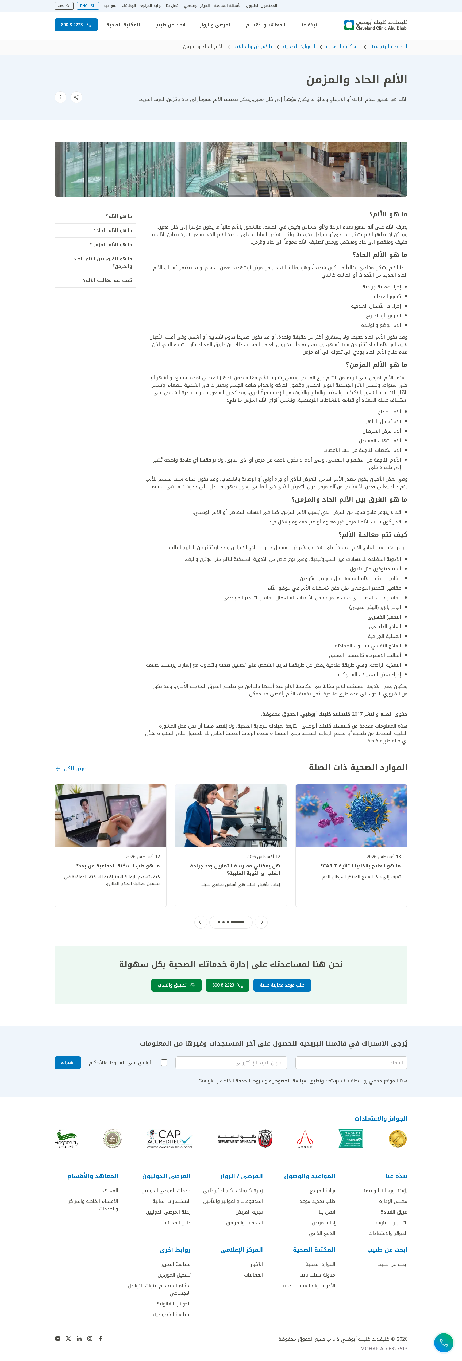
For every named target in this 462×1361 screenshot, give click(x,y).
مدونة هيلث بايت (317, 1275)
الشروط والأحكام (107, 1062)
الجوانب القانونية (174, 1303)
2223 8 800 (72, 25)
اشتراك (68, 1062)
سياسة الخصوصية (288, 1080)
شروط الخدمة (250, 1080)
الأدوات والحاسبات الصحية (308, 1285)
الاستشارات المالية (171, 1201)
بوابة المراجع (151, 6)
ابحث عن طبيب (170, 25)
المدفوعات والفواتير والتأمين (233, 1201)
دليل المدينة (178, 1222)
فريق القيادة (393, 1212)
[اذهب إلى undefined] (100, 1338)
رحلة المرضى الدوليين (168, 1212)
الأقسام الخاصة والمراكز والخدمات (93, 1205)
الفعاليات (253, 1275)
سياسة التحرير (176, 1264)
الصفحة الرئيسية (388, 46)
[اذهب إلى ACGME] (305, 1138)
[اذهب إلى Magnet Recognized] (350, 1138)
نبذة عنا (308, 25)
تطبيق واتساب (172, 985)
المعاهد (109, 1190)
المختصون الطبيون (261, 6)
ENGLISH (88, 6)
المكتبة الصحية (123, 25)
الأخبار (257, 1264)
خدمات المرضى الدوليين (166, 1190)
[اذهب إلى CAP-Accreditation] (170, 1138)
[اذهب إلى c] (112, 1138)
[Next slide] (200, 922)
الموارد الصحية (299, 46)
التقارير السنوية (391, 1222)
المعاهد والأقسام (266, 25)
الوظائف (129, 6)
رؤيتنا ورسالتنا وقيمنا (384, 1190)
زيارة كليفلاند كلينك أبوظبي (233, 1190)
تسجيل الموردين (174, 1275)
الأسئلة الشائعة (228, 6)
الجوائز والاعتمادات (388, 1233)
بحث (61, 5)
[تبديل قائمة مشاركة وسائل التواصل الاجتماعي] (76, 97)
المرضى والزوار (216, 25)
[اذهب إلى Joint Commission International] (397, 1138)
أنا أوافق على (123, 1062)
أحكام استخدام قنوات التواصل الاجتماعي (159, 1289)
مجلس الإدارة (393, 1201)
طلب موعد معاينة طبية (282, 985)
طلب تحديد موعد (317, 1201)
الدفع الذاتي (322, 1233)
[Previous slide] (261, 922)
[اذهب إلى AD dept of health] (245, 1138)
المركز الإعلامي (197, 6)
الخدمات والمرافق (244, 1222)
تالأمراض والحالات (253, 46)
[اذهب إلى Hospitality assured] (66, 1138)
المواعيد (110, 6)
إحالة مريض (323, 1222)
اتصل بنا (173, 6)
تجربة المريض (249, 1212)
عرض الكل (75, 768)
